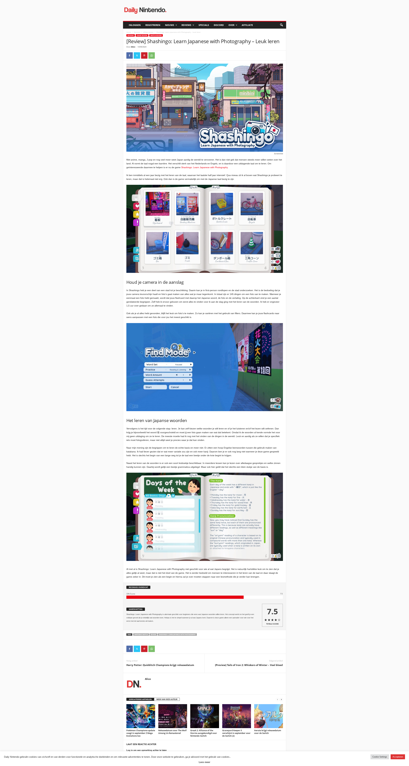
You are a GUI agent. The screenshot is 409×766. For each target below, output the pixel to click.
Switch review (156, 35)
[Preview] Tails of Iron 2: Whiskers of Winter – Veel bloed (249, 665)
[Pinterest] (144, 55)
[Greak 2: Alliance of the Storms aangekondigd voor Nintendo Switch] (204, 716)
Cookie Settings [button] (379, 757)
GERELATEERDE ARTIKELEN (140, 699)
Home (128, 32)
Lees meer (204, 762)
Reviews (186, 25)
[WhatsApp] (151, 55)
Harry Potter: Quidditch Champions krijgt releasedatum (160, 665)
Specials (204, 25)
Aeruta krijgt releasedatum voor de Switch (267, 732)
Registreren (152, 25)
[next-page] (281, 699)
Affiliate (247, 25)
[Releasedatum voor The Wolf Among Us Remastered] (172, 716)
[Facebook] (129, 55)
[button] (281, 25)
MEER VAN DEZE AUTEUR (166, 699)
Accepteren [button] (398, 757)
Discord (219, 25)
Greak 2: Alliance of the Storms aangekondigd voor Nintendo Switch (203, 733)
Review (153, 634)
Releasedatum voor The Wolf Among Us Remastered (172, 732)
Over (231, 25)
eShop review (148, 32)
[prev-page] (277, 699)
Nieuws (169, 25)
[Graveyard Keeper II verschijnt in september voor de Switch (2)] (236, 716)
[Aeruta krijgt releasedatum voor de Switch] (268, 716)
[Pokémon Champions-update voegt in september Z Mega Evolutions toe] (140, 716)
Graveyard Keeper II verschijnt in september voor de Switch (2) (236, 733)
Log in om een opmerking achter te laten (146, 750)
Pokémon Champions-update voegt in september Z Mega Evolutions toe (140, 733)
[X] (137, 55)
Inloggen (135, 25)
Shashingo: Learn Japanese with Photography (204, 167)
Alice (133, 47)
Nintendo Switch (141, 634)
